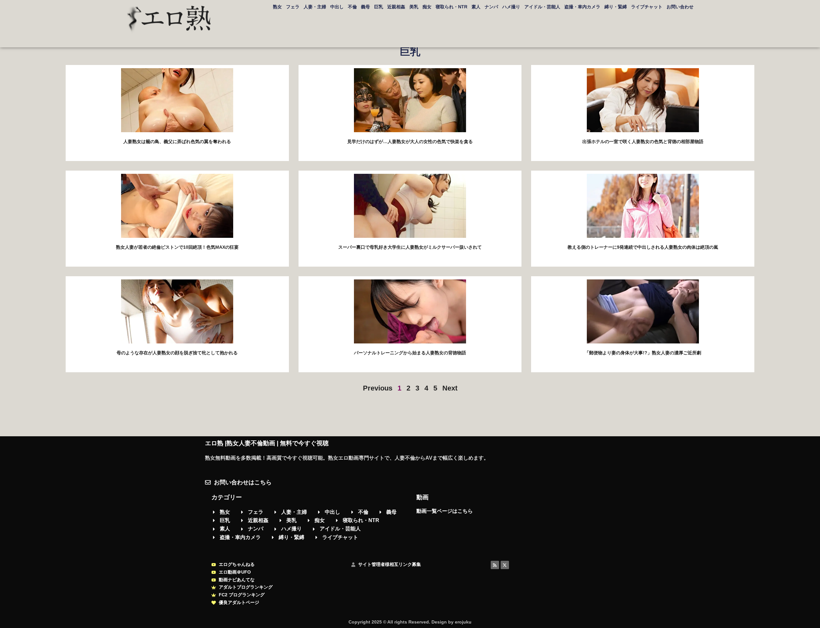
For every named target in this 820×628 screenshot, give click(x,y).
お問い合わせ (680, 6)
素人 (476, 6)
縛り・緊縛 (615, 6)
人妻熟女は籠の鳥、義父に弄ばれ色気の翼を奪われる (177, 141)
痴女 (426, 6)
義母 (365, 6)
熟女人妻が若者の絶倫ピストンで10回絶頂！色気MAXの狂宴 (177, 247)
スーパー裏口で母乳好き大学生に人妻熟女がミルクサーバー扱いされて (410, 247)
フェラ (292, 6)
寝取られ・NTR (451, 6)
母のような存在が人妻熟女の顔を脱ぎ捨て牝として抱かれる (177, 352)
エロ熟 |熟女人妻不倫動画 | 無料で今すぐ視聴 (267, 443)
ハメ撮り (511, 6)
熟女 (277, 6)
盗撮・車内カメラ (582, 6)
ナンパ (491, 6)
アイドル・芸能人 (542, 6)
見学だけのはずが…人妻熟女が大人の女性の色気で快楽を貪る (410, 141)
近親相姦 (396, 6)
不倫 (352, 6)
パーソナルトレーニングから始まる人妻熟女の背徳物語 (410, 352)
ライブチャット (646, 6)
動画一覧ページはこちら (444, 511)
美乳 (413, 6)
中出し (337, 6)
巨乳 (378, 6)
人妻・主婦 (315, 6)
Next (449, 388)
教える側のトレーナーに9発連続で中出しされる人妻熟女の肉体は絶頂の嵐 (643, 247)
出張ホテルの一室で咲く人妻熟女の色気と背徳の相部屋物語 (642, 141)
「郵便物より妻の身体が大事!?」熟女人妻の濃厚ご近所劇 (643, 352)
